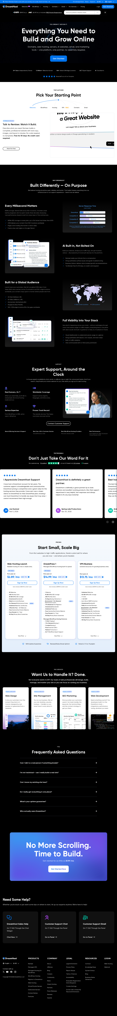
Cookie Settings (74, 986)
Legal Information (71, 964)
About (49, 964)
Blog (48, 970)
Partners (50, 987)
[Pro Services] (78, 7)
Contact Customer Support (58, 423)
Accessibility (70, 977)
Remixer (30, 964)
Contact (88, 964)
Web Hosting (32, 983)
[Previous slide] (107, 522)
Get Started (108, 7)
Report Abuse (70, 970)
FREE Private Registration (54, 12)
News (87, 1)
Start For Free (11, 148)
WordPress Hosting (34, 976)
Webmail (107, 967)
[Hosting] (49, 7)
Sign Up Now (22, 583)
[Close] (105, 12)
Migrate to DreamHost (35, 979)
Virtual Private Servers (35, 986)
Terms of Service (71, 974)
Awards (49, 998)
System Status (90, 970)
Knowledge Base (78, 1)
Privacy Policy (70, 967)
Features (31, 996)
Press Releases (52, 991)
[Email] (66, 7)
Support (92, 1)
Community (50, 977)
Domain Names (33, 993)
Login (98, 6)
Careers (49, 974)
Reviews (49, 994)
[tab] (32, 107)
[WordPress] (40, 7)
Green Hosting (51, 984)
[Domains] (59, 7)
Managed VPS (32, 967)
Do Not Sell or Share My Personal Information (74, 991)
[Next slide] (113, 522)
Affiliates (50, 967)
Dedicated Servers (34, 989)
